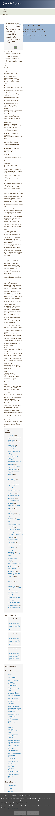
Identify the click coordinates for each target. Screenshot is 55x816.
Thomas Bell (10, 435)
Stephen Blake (11, 440)
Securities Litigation (12, 748)
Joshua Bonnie (11, 450)
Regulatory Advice (12, 677)
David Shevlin (11, 576)
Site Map (38, 29)
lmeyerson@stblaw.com (13, 539)
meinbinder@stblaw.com (13, 471)
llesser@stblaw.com (12, 519)
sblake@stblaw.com (12, 442)
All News (6, 14)
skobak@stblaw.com (12, 510)
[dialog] (27, 804)
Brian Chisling (11, 455)
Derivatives (10, 739)
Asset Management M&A (13, 734)
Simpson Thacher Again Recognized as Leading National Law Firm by (14, 626)
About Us (6, 11)
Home (5, 9)
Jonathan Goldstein (12, 484)
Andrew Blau (11, 445)
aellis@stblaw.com (12, 476)
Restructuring (11, 766)
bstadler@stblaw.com (12, 583)
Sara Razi (10, 562)
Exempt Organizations (12, 718)
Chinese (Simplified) (28, 36)
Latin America (11, 705)
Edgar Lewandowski (12, 523)
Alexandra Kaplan (12, 489)
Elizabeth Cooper (11, 459)
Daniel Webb (11, 596)
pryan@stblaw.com (12, 568)
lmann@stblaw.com (12, 529)
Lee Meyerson (11, 537)
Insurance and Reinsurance (13, 693)
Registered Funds (11, 679)
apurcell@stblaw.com (12, 558)
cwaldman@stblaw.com (13, 592)
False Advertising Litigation (14, 709)
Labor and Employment (13, 692)
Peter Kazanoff (11, 498)
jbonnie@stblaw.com (12, 451)
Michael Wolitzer (11, 600)
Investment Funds (11, 696)
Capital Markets (11, 758)
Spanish (32, 38)
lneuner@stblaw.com (12, 553)
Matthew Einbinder (12, 469)
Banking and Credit (12, 765)
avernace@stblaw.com (12, 587)
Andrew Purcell (11, 557)
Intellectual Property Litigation (14, 708)
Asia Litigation (11, 729)
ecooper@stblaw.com (12, 461)
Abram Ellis (10, 474)
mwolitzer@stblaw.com (13, 602)
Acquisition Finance (12, 713)
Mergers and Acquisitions (13, 774)
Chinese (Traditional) (39, 36)
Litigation (10, 675)
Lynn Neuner (11, 552)
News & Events (7, 12)
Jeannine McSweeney (12, 532)
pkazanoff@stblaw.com (13, 500)
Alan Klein (10, 503)
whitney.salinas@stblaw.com (14, 573)
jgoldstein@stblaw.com (13, 485)
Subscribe (32, 29)
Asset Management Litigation (14, 695)
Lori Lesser (10, 518)
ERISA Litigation (11, 711)
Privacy (32, 31)
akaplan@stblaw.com (12, 490)
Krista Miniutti (11, 542)
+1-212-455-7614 (11, 526)
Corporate (10, 674)
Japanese (47, 36)
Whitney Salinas (11, 571)
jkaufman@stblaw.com (13, 495)
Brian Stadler (11, 581)
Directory (42, 31)
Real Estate (10, 776)
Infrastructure (11, 786)
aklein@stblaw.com (12, 505)
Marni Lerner (11, 513)
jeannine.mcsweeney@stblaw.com (15, 534)
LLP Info (37, 31)
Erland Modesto (11, 547)
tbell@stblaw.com (12, 437)
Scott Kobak (10, 508)
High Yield (10, 763)
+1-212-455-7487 (11, 574)
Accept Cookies (32, 813)
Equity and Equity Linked (13, 761)
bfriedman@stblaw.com (13, 480)
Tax (9, 778)
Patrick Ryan (10, 566)
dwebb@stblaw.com (12, 597)
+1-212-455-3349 (11, 536)
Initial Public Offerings (13, 698)
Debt (9, 760)
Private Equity (11, 768)
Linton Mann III (11, 527)
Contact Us (26, 29)
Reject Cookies (19, 813)
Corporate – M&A (12, 684)
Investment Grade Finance (13, 714)
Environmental (11, 756)
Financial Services (12, 785)
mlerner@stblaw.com (12, 515)
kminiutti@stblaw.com (13, 544)
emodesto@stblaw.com (13, 549)
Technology (10, 788)
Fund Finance (11, 703)
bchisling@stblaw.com (13, 456)
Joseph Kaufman (11, 493)
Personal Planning (12, 716)
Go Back (18, 25)
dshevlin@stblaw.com (12, 578)
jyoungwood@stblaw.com (13, 607)
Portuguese (26, 38)
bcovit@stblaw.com (12, 466)
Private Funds (11, 769)
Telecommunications (12, 790)
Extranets (43, 29)
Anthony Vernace (11, 586)
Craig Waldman (11, 591)
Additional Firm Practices (13, 706)
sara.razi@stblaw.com (12, 563)
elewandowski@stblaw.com (14, 524)
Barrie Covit (10, 464)
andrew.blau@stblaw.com (13, 446)
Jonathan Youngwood (12, 605)
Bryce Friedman (11, 479)
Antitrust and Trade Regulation (14, 740)
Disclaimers (26, 31)
